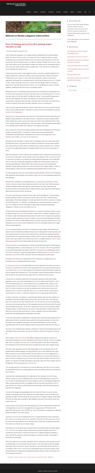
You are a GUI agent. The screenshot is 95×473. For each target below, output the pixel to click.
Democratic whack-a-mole (73, 74)
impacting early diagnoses (14, 159)
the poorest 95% (39, 166)
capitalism (21, 457)
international (37, 457)
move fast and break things (25, 213)
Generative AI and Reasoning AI (14, 112)
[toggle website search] (90, 12)
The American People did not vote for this (77, 65)
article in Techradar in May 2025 (43, 247)
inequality (33, 457)
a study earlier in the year (14, 265)
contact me (73, 41)
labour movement (44, 457)
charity (25, 457)
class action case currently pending (29, 342)
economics (29, 457)
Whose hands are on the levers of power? (77, 56)
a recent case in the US (20, 338)
